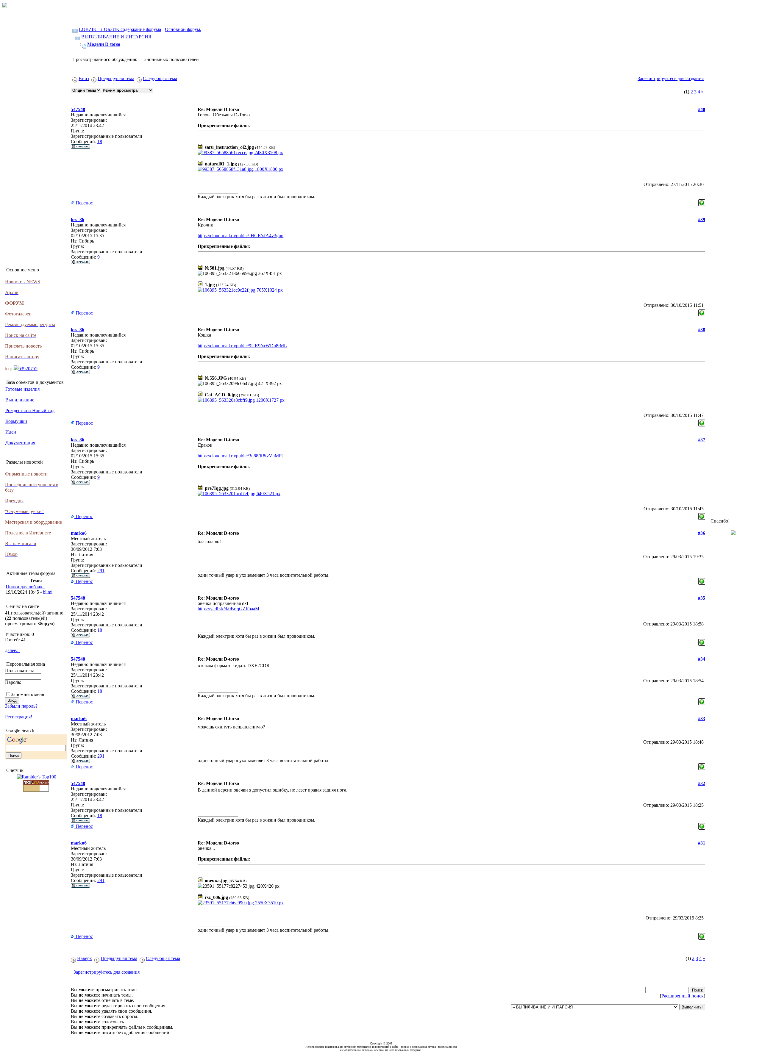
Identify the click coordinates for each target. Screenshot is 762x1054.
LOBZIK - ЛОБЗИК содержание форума (120, 29)
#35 (701, 598)
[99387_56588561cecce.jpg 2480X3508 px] (240, 152)
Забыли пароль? (21, 706)
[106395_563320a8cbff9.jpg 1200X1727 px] (241, 400)
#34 (701, 659)
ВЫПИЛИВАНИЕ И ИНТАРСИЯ (116, 36)
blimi (47, 592)
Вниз (84, 78)
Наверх (84, 958)
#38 (701, 329)
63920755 (28, 368)
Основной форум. (183, 29)
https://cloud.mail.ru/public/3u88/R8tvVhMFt (240, 455)
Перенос (83, 202)
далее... (12, 650)
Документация (20, 442)
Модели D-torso (103, 44)
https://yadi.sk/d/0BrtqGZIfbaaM (228, 608)
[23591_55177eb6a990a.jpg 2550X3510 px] (241, 902)
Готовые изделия (22, 389)
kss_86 (77, 219)
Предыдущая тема (116, 78)
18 (99, 141)
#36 (701, 533)
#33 (701, 718)
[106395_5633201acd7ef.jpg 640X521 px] (239, 493)
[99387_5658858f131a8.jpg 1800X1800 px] (240, 169)
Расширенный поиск (682, 995)
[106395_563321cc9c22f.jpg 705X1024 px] (240, 290)
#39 (701, 219)
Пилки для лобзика (25, 586)
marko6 (79, 533)
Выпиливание (19, 399)
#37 (701, 439)
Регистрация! (18, 716)
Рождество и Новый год (29, 410)
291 (100, 570)
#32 (701, 783)
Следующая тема (160, 78)
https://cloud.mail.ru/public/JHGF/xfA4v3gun (240, 235)
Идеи (10, 431)
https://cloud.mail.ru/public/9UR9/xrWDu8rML (242, 345)
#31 (701, 842)
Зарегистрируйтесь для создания (671, 78)
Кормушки (16, 421)
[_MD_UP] (701, 201)
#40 (701, 109)
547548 (78, 109)
